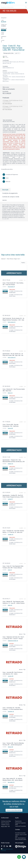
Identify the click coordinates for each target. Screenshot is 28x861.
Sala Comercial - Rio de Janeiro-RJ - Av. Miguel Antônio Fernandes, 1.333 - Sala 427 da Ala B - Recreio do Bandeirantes (13, 319)
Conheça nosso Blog (6, 821)
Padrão (23, 262)
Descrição (5, 189)
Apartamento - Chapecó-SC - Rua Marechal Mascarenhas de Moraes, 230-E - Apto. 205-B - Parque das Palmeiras (14, 461)
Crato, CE (10, 569)
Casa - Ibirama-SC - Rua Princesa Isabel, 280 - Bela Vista (14, 390)
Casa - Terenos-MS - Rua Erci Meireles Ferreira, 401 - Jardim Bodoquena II (13, 744)
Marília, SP (10, 605)
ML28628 (3, 22)
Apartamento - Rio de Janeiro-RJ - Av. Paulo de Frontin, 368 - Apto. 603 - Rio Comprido (13, 355)
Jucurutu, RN (10, 676)
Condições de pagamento (10, 193)
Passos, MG (10, 428)
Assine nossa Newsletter (14, 810)
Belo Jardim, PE (11, 782)
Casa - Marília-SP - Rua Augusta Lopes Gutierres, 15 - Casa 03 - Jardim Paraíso (14, 602)
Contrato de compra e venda (10, 196)
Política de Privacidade (20, 826)
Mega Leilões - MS (5, 826)
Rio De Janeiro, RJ (11, 322)
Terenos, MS (10, 746)
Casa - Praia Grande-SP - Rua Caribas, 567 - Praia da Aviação (13, 283)
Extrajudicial (5, 289)
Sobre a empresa (5, 823)
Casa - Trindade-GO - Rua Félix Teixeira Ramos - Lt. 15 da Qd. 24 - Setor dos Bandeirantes (13, 532)
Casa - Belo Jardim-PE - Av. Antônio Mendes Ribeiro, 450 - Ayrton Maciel (12, 779)
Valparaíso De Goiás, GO (13, 640)
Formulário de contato (20, 832)
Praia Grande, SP (11, 286)
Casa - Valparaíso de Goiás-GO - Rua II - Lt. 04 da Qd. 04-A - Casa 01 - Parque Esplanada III (13, 638)
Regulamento (18, 821)
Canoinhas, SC (11, 711)
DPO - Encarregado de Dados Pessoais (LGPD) (20, 838)
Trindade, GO (10, 534)
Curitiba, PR (10, 499)
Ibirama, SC (10, 392)
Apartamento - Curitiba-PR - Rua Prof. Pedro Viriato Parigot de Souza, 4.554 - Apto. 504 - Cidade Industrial (13, 496)
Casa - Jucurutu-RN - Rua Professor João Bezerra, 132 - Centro (12, 673)
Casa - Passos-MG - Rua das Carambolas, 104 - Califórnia (10, 425)
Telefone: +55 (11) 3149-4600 (21, 835)
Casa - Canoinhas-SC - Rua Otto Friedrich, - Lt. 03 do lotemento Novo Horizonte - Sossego (13, 709)
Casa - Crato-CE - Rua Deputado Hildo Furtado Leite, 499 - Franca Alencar (13, 567)
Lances (4, 200)
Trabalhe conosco (5, 824)
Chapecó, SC (10, 463)
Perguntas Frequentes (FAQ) (20, 823)
